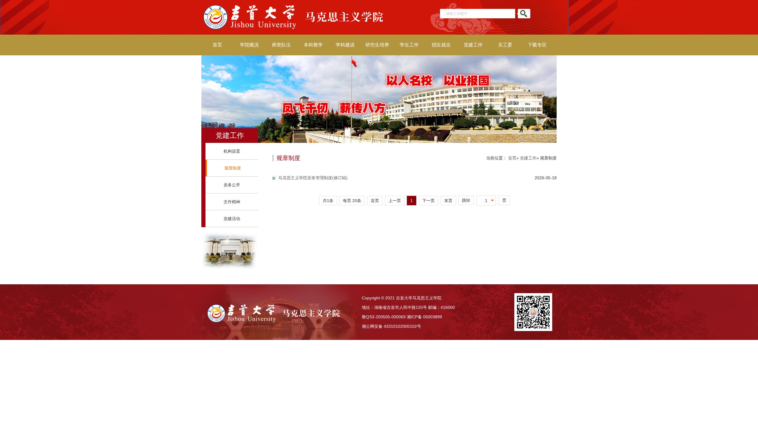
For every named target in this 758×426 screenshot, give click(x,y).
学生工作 (409, 44)
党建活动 (232, 218)
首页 (217, 44)
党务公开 (232, 185)
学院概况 (249, 44)
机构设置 (232, 151)
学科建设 (345, 44)
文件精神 (232, 201)
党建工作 (473, 44)
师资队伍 (281, 44)
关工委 (505, 44)
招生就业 (441, 44)
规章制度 (232, 168)
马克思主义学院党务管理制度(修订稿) (313, 177)
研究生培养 (377, 44)
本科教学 (313, 44)
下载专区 (537, 44)
